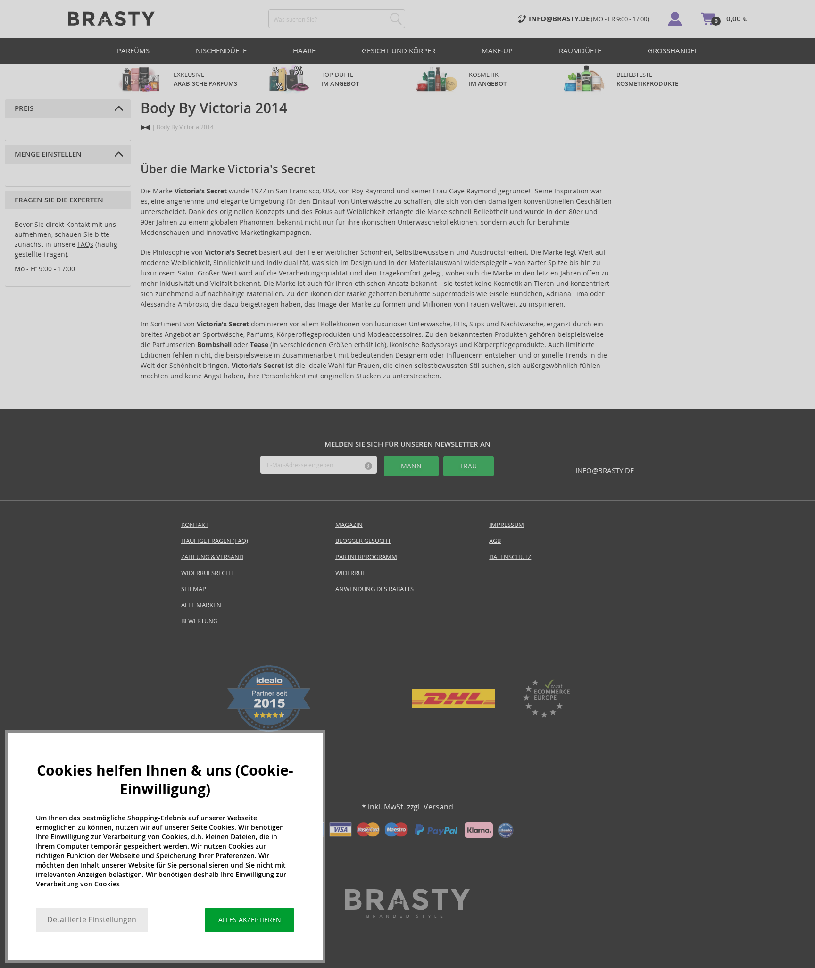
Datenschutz (510, 557)
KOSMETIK (488, 79)
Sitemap (193, 589)
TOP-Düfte (340, 79)
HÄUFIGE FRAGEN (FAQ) (214, 541)
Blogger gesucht (363, 541)
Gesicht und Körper (398, 50)
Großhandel (673, 50)
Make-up (497, 50)
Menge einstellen (48, 154)
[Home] (145, 127)
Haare (304, 50)
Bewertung (199, 621)
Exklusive (205, 79)
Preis (24, 108)
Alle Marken (201, 605)
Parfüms (133, 50)
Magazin (349, 525)
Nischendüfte (221, 50)
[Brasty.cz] (407, 915)
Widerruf (350, 573)
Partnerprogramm (366, 557)
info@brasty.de (604, 470)
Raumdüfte (580, 50)
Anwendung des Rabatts (374, 589)
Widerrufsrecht (207, 573)
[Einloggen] (675, 19)
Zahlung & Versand (212, 557)
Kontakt (194, 525)
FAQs (85, 244)
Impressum (506, 525)
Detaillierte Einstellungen (91, 920)
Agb (495, 541)
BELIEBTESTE (647, 79)
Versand (438, 807)
